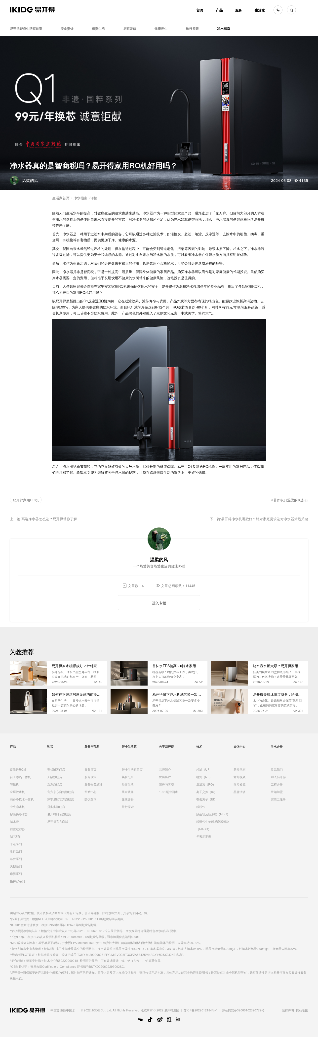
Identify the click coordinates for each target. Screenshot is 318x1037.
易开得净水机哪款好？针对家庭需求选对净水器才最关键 (264, 518)
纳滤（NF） (204, 777)
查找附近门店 (56, 769)
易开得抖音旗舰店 (59, 814)
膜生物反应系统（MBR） (213, 814)
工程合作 (277, 784)
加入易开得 (278, 777)
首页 (200, 9)
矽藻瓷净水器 (19, 814)
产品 (219, 9)
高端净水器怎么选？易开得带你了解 (49, 518)
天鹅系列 (16, 866)
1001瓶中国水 (168, 792)
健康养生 (161, 28)
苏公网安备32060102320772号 (243, 1010)
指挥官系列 (17, 881)
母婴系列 (16, 873)
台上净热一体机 (20, 777)
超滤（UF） (204, 769)
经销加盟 (277, 792)
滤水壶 (14, 821)
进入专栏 (159, 602)
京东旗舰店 (54, 784)
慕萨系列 (16, 859)
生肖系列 (16, 851)
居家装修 (129, 28)
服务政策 (90, 777)
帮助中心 (90, 792)
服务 (238, 9)
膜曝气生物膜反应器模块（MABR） (212, 825)
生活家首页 (61, 197)
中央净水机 (17, 806)
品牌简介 (165, 769)
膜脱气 (200, 806)
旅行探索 (192, 28)
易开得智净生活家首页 (26, 28)
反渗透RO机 (18, 769)
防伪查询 (90, 799)
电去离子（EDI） (207, 799)
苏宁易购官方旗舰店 (60, 799)
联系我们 (277, 769)
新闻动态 (239, 769)
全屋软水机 (17, 792)
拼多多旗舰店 (56, 806)
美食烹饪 (67, 28)
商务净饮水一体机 (22, 799)
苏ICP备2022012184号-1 (201, 1010)
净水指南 (223, 28)
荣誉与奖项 (166, 784)
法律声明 (288, 1010)
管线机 (14, 784)
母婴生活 (98, 28)
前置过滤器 (17, 829)
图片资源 (239, 784)
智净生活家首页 (132, 769)
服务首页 (90, 769)
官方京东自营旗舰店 (60, 792)
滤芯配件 (16, 836)
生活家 (260, 9)
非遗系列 (16, 844)
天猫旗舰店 (54, 777)
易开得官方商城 (57, 821)
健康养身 (128, 799)
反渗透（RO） (206, 784)
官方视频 (239, 777)
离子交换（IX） (206, 792)
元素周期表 (203, 836)
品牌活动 (239, 792)
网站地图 (302, 1010)
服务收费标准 (93, 784)
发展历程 (165, 777)
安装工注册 (278, 799)
